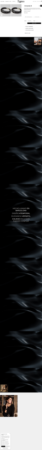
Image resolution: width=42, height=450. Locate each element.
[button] (5, 447)
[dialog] (5, 441)
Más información (3, 438)
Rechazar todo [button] (7, 446)
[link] (41, 6)
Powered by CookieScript (5, 448)
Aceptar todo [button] (3, 446)
